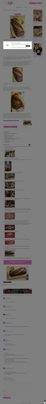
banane (5, 285)
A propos (31, 3)
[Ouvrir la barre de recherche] (30, 7)
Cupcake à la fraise (36, 23)
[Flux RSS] (41, 3)
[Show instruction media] (29, 144)
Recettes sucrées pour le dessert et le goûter (10, 284)
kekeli (6, 339)
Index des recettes (19, 7)
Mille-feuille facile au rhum (23, 291)
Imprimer (11, 126)
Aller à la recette (18, 14)
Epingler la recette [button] (25, 126)
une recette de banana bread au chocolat (16, 61)
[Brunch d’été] (37, 54)
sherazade (7, 349)
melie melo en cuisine (8, 306)
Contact (34, 3)
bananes (6, 134)
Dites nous (13, 262)
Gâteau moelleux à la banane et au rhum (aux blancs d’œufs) (10, 292)
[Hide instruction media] (30, 144)
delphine (6, 330)
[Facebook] (37, 3)
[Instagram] (39, 3)
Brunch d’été (36, 56)
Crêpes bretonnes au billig (37, 40)
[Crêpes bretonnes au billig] (37, 37)
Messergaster (7, 314)
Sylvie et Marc (7, 322)
